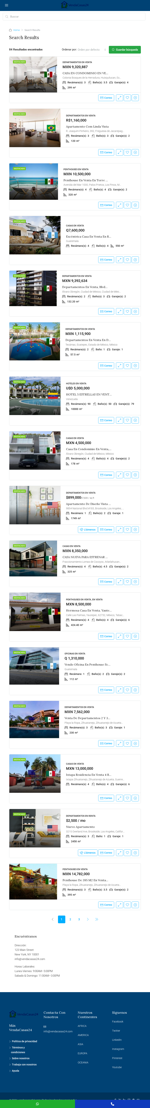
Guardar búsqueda (126, 49)
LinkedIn (117, 1039)
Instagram (118, 1049)
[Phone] (112, 1104)
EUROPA (82, 1053)
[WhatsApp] (37, 1104)
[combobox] (92, 50)
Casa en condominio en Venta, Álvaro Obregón (99, 449)
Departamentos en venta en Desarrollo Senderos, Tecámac (107, 340)
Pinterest (117, 1058)
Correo (108, 97)
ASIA (80, 1044)
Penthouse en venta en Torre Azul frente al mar (97, 180)
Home (16, 30)
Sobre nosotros (20, 1058)
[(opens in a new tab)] (33, 74)
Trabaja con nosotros (24, 1064)
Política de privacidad (24, 1041)
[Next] (88, 919)
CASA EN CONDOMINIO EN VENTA (87, 73)
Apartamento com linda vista (87, 126)
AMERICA (83, 1035)
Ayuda (15, 1070)
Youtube (117, 1067)
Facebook (117, 1021)
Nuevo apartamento (80, 827)
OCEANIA (83, 1062)
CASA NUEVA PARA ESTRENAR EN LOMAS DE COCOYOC (102, 557)
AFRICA (82, 1025)
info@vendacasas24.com (58, 1031)
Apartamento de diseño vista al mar (92, 504)
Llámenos (89, 529)
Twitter (116, 1030)
